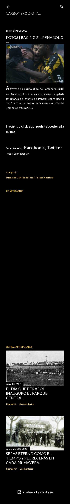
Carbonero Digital (23, 13)
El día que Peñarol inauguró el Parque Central (26, 393)
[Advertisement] (35, 312)
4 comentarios (26, 404)
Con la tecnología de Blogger (38, 492)
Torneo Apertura (44, 177)
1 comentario (26, 468)
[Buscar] (62, 6)
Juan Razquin (21, 153)
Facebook (34, 147)
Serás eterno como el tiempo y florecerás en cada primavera (30, 458)
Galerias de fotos (26, 177)
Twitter (54, 147)
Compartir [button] (11, 172)
